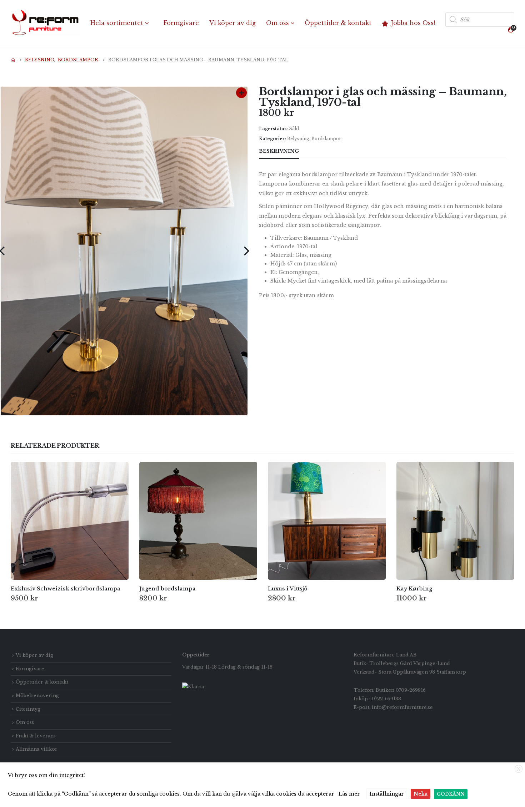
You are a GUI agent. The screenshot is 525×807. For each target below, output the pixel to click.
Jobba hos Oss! (413, 22)
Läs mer (349, 794)
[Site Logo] (45, 23)
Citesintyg (28, 709)
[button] (246, 250)
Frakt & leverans (36, 736)
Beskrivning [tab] (279, 151)
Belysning (298, 138)
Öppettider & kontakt (338, 22)
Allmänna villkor (37, 749)
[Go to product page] (70, 521)
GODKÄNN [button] (451, 794)
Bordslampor (326, 138)
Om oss (277, 22)
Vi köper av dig (232, 22)
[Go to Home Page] (13, 60)
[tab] (311, 151)
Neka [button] (421, 794)
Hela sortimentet (116, 22)
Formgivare (181, 22)
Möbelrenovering (37, 695)
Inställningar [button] (387, 794)
